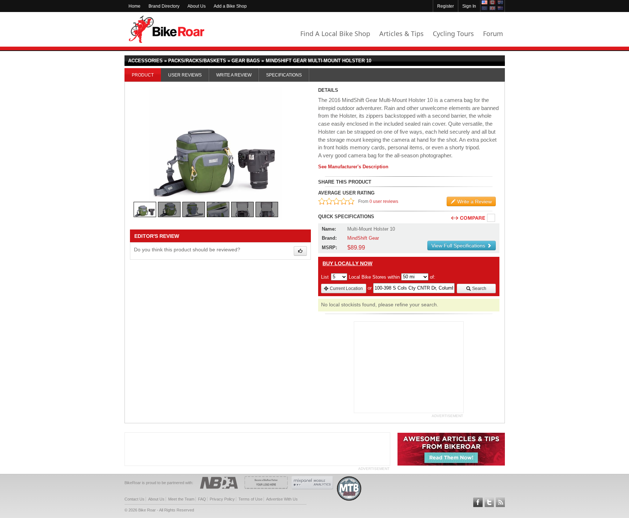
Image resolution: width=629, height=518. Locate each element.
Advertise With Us (282, 499)
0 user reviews (383, 201)
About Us (196, 6)
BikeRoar (166, 29)
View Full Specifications (459, 245)
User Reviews (185, 75)
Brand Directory (164, 6)
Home (134, 6)
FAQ (202, 499)
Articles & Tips (401, 33)
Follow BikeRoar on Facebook (478, 502)
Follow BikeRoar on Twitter (489, 502)
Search (478, 288)
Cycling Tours (453, 33)
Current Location (346, 288)
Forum (493, 33)
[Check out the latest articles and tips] (451, 464)
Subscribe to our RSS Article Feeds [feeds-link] (500, 502)
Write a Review (234, 75)
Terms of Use (250, 499)
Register (445, 6)
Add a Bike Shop (230, 6)
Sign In (469, 6)
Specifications (284, 75)
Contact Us (134, 499)
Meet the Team (181, 499)
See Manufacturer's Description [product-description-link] (353, 166)
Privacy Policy (222, 499)
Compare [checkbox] (491, 218)
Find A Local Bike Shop (335, 33)
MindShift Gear (363, 238)
